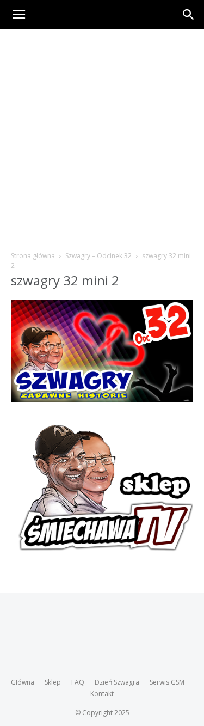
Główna (22, 682)
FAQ (77, 682)
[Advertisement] (102, 137)
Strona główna (33, 255)
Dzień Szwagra (117, 682)
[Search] (189, 14)
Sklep (53, 682)
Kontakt (102, 693)
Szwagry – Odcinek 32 (98, 255)
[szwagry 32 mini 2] (102, 399)
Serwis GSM (167, 682)
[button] (18, 14)
